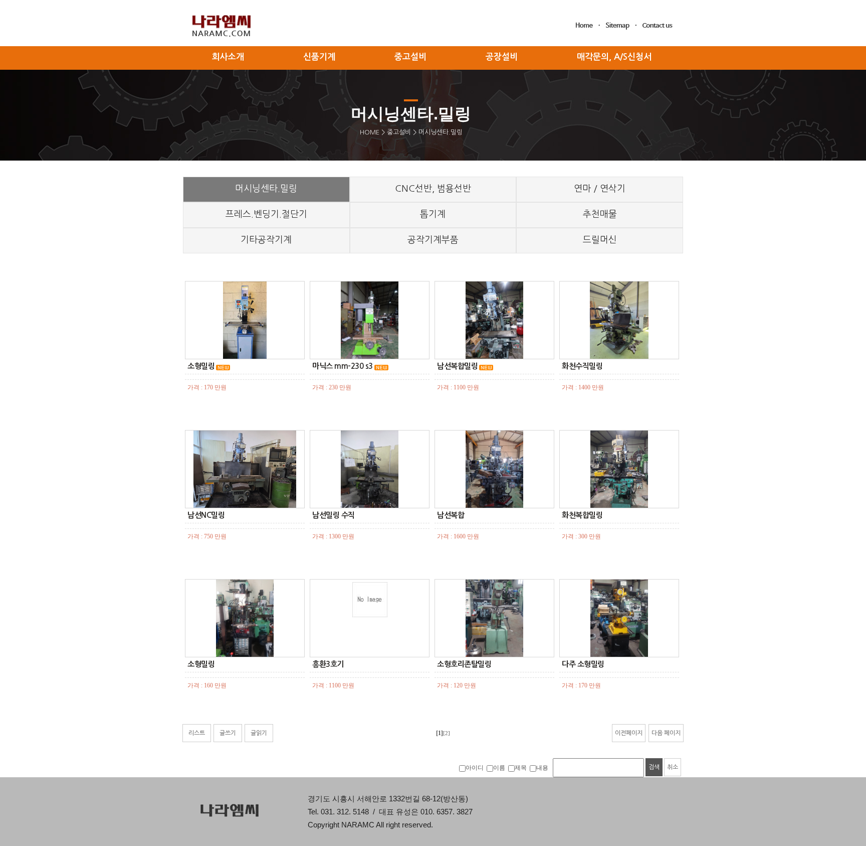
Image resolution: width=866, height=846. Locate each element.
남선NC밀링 (206, 515)
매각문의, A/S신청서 (614, 57)
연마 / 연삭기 (599, 188)
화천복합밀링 (582, 515)
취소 (672, 767)
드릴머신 (600, 239)
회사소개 (228, 57)
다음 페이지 (666, 733)
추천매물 (600, 214)
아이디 (475, 767)
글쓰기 (228, 733)
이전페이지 (628, 733)
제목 (521, 767)
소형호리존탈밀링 (464, 664)
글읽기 (259, 733)
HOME (369, 132)
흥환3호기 (328, 664)
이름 (499, 767)
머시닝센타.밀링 (266, 188)
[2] (446, 733)
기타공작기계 (266, 239)
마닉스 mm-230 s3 (342, 366)
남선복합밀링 (457, 366)
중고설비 (399, 132)
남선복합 (450, 515)
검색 (654, 767)
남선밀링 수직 (333, 515)
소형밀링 (200, 366)
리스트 (196, 733)
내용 (542, 767)
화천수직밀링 (582, 366)
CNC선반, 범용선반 (433, 188)
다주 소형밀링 (583, 664)
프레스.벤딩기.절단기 (266, 214)
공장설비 (502, 57)
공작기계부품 (433, 239)
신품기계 (319, 57)
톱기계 (433, 214)
